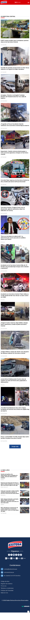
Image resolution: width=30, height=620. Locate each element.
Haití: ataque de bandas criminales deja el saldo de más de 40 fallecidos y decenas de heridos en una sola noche (10, 500)
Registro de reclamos (6, 583)
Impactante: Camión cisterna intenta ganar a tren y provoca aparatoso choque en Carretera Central (14, 153)
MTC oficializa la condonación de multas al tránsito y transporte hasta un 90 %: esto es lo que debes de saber (10, 509)
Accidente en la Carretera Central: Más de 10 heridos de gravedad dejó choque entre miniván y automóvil (15, 266)
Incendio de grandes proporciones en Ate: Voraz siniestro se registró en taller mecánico (15, 68)
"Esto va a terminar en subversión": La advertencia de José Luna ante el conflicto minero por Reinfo (13, 238)
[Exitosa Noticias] (4, 2)
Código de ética (5, 581)
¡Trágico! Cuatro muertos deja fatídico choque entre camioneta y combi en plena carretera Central (14, 324)
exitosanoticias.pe (9, 572)
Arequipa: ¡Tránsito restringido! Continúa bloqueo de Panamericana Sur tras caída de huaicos (13, 96)
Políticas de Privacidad (7, 590)
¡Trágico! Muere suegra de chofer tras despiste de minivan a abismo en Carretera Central (15, 352)
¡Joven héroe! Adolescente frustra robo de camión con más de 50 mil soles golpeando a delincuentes (14, 380)
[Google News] (19, 555)
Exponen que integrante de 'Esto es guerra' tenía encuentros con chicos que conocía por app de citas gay (10, 484)
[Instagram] (16, 555)
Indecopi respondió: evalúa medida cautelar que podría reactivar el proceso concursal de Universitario (10, 492)
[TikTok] (21, 555)
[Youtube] (14, 555)
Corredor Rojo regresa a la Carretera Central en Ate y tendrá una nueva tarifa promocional (15, 180)
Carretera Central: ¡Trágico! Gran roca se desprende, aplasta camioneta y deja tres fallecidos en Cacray (13, 209)
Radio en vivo (4, 592)
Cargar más (15, 446)
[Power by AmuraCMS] (25, 606)
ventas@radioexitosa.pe (10, 569)
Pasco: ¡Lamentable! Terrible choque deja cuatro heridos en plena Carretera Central (15, 437)
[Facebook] (9, 555)
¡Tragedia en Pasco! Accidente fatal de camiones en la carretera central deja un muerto (15, 124)
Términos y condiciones (7, 588)
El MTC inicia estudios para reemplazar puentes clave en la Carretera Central (15, 41)
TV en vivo (3, 586)
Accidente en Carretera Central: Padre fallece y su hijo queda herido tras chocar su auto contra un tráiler (15, 295)
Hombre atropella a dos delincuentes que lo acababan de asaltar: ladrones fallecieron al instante (9, 476)
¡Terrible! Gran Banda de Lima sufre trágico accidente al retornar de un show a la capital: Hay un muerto (15, 409)
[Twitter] (11, 555)
